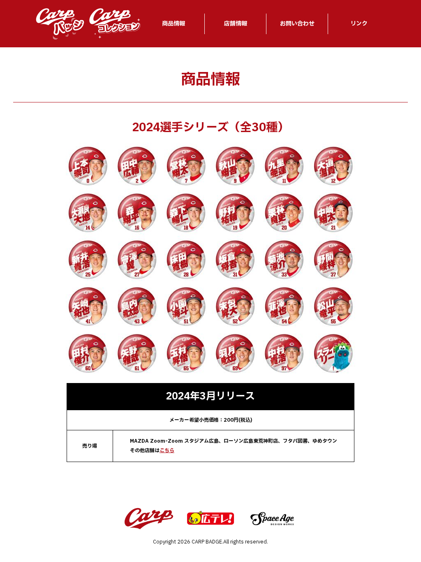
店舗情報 (235, 23)
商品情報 (173, 23)
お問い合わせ (297, 23)
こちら (167, 450)
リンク (359, 23)
